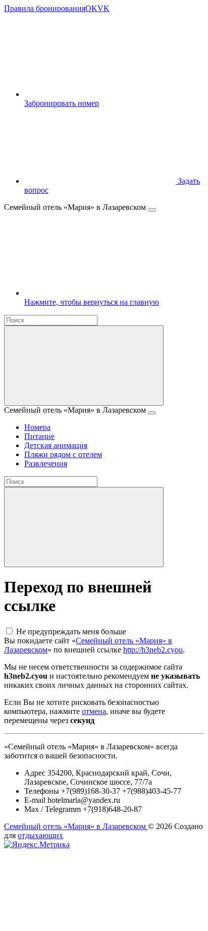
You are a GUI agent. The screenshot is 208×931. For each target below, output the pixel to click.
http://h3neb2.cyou (153, 649)
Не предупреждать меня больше (71, 631)
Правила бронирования (44, 8)
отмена (94, 711)
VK (103, 8)
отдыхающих (40, 835)
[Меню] (152, 209)
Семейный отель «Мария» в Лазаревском (76, 826)
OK (91, 8)
